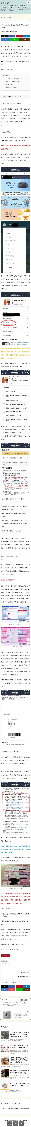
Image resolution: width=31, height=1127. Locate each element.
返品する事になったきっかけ (12, 81)
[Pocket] (11, 989)
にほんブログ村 (5, 963)
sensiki (27, 976)
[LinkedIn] (26, 36)
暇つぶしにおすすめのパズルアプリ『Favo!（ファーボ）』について (19, 1085)
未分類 (9, 17)
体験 (16, 31)
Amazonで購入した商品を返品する (12, 79)
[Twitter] (4, 36)
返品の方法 (8, 84)
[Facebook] (11, 36)
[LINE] (14, 39)
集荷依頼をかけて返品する (11, 87)
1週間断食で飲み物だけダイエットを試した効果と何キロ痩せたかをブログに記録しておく (19, 1060)
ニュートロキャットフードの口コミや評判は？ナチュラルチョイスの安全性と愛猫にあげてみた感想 (19, 1034)
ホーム (3, 17)
